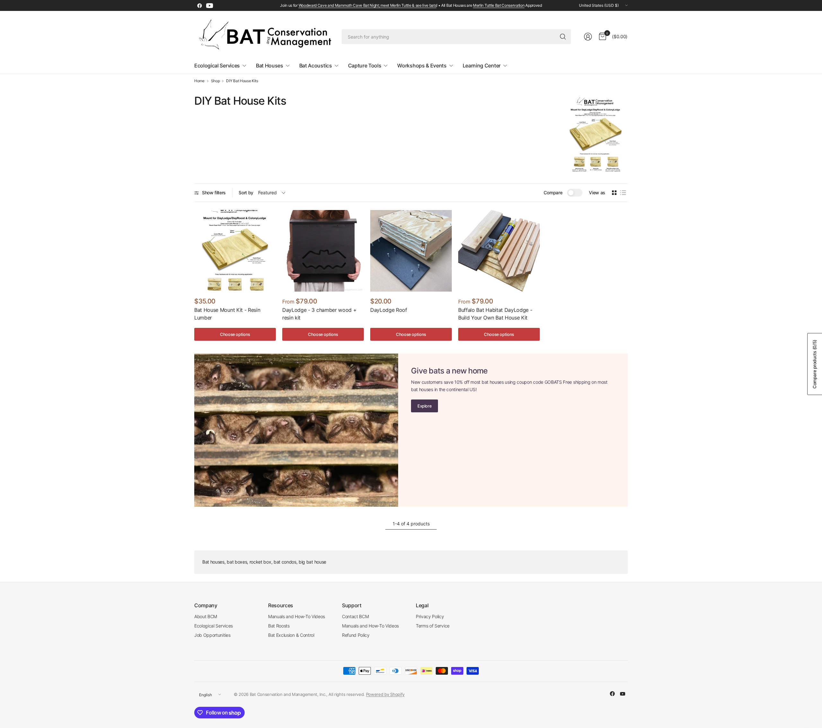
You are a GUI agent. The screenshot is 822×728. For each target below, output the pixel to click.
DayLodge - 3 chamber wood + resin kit (319, 314)
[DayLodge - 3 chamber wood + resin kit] (323, 251)
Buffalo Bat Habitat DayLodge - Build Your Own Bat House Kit (495, 314)
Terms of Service (433, 625)
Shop (215, 81)
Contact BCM (355, 616)
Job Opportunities (212, 635)
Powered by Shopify (385, 694)
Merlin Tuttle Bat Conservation (498, 5)
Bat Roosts (279, 625)
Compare (553, 192)
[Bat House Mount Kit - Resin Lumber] (235, 251)
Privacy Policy (430, 616)
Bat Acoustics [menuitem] (315, 65)
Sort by (246, 192)
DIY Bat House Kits (242, 81)
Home (199, 81)
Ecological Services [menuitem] (217, 65)
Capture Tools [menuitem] (364, 65)
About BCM (205, 616)
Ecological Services (213, 625)
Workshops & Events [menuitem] (421, 65)
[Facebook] (199, 5)
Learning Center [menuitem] (482, 65)
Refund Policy (356, 635)
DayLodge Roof (388, 310)
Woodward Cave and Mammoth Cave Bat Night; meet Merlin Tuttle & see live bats (368, 5)
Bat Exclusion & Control (291, 635)
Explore (424, 405)
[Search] (563, 36)
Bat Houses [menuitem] (269, 65)
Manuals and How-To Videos (296, 616)
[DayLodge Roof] (411, 251)
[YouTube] (210, 5)
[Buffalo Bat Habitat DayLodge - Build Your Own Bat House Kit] (499, 251)
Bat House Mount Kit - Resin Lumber (227, 314)
